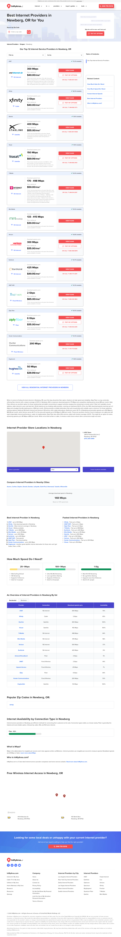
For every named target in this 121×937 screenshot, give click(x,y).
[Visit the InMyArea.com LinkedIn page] (15, 865)
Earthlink (86, 880)
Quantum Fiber (88, 891)
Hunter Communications (16, 542)
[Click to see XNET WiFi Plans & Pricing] (16, 295)
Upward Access (21, 667)
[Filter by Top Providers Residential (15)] (26, 55)
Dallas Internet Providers (65, 883)
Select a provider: (14, 469)
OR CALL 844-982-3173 (69, 107)
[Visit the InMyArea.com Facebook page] (8, 865)
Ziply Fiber (11, 540)
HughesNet (21, 684)
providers (57, 6)
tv (47, 6)
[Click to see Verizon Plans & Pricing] (16, 244)
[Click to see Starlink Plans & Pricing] (16, 127)
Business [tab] (24, 600)
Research (10, 888)
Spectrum (87, 885)
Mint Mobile (12, 532)
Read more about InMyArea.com (76, 762)
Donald (25, 487)
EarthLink (11, 536)
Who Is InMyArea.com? (94, 103)
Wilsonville (63, 487)
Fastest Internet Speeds (94, 94)
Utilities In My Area (13, 883)
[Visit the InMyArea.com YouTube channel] (19, 865)
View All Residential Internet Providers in (45, 387)
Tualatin (57, 487)
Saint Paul (43, 487)
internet (37, 6)
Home (34, 877)
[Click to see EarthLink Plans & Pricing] (16, 269)
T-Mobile (11, 530)
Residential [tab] (12, 600)
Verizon (10, 534)
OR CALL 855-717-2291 (69, 274)
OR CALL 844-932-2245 (69, 327)
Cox (101, 880)
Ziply (21, 673)
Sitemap (9, 894)
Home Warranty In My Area (15, 885)
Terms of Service (38, 901)
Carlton (14, 487)
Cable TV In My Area (13, 880)
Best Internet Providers (94, 98)
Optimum (87, 883)
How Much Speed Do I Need (96, 89)
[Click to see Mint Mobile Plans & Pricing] (16, 219)
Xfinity (10, 524)
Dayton (19, 487)
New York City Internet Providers (68, 880)
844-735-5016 (107, 6)
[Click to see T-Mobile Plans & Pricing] (16, 188)
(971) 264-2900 (89, 438)
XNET (21, 661)
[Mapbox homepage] (11, 812)
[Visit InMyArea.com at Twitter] (12, 865)
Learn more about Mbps (28, 753)
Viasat (10, 528)
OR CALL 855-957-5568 (70, 132)
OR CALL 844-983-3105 (69, 162)
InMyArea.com (16, 913)
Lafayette (37, 487)
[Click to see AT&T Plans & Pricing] (16, 73)
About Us (35, 880)
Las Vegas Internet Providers (67, 885)
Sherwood (50, 487)
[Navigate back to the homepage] (15, 6)
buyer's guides (70, 6)
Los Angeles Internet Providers (67, 877)
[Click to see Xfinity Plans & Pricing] (16, 100)
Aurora (9, 487)
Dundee (30, 487)
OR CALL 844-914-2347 (69, 192)
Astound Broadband (21, 656)
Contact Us (36, 883)
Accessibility (36, 888)
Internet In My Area (13, 877)
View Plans (70, 70)
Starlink (10, 526)
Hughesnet (11, 544)
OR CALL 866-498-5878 (69, 251)
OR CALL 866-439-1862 (69, 299)
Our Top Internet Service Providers (98, 60)
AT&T (10, 522)
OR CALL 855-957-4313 (69, 80)
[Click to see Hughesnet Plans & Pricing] (16, 368)
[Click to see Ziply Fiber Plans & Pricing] (16, 320)
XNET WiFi (11, 538)
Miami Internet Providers (65, 888)
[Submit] (29, 32)
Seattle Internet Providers (66, 891)
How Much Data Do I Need (95, 84)
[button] (43, 447)
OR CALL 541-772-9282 (69, 348)
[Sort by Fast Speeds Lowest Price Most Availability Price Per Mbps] (64, 55)
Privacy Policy (37, 885)
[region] (60, 795)
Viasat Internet (104, 877)
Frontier (102, 888)
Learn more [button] (79, 1)
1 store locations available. (98, 469)
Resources (10, 891)
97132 (12, 705)
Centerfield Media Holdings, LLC (50, 913)
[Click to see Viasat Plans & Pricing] (16, 155)
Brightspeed (87, 888)
